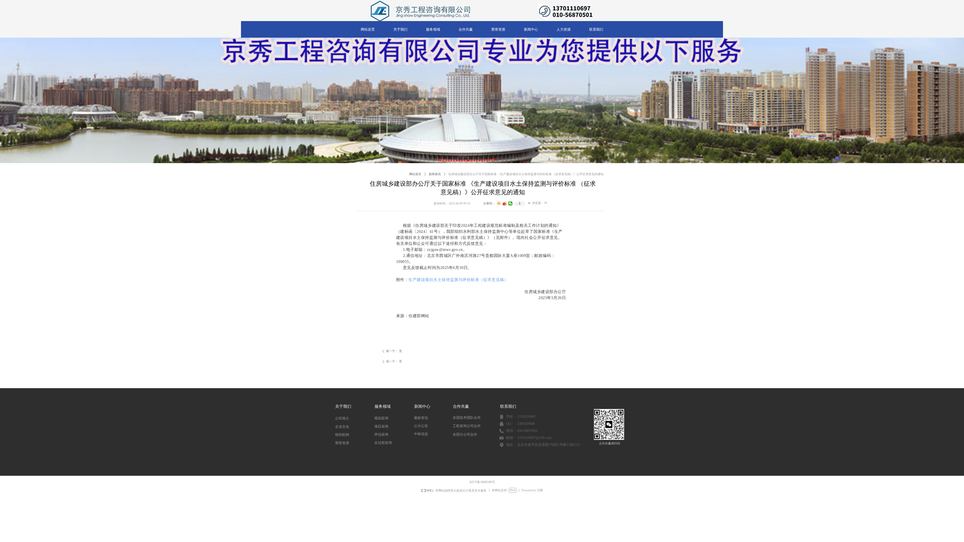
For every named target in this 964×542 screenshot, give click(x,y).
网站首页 (415, 174)
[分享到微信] (510, 203)
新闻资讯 (435, 174)
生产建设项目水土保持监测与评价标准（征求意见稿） (458, 280)
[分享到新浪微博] (505, 203)
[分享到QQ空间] (499, 203)
